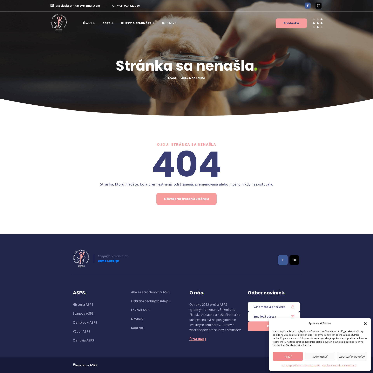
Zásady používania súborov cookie (300, 365)
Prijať (287, 356)
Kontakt (169, 23)
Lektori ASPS (140, 310)
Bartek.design (108, 261)
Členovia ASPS (83, 340)
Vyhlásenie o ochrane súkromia (339, 365)
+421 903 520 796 (128, 5)
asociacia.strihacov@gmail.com (78, 5)
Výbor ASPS (81, 331)
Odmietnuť (320, 356)
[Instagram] (318, 6)
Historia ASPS (83, 304)
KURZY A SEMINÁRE (136, 23)
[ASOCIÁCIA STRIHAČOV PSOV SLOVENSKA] (59, 23)
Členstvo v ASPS (85, 322)
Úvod (87, 23)
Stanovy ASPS (83, 313)
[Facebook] (308, 6)
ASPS (106, 23)
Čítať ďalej (197, 339)
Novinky (137, 319)
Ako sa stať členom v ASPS (150, 292)
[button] (365, 323)
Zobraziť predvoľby (352, 356)
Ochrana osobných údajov (150, 301)
